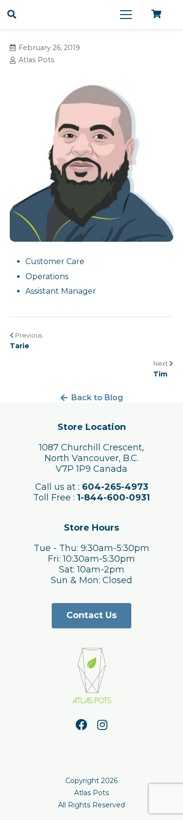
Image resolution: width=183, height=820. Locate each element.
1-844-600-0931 (113, 497)
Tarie (19, 345)
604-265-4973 (115, 486)
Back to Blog (97, 397)
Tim (160, 374)
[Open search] (11, 14)
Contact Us (91, 615)
